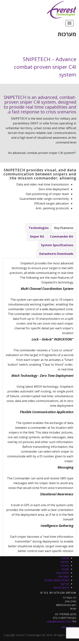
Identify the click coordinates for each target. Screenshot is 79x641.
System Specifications (57, 245)
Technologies (39, 228)
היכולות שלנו (62, 573)
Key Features (63, 228)
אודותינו (65, 558)
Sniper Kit (37, 236)
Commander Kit (61, 236)
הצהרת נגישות (68, 627)
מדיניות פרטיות (61, 587)
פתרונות (64, 562)
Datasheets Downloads (56, 254)
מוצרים (65, 569)
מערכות (65, 565)
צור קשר (64, 584)
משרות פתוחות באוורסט (56, 580)
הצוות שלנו (63, 576)
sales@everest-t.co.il (59, 621)
